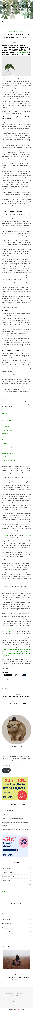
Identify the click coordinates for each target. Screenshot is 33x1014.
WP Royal (26, 993)
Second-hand (6, 880)
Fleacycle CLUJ (6, 631)
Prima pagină (7, 996)
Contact (13, 996)
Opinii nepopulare (7, 868)
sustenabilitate (22, 52)
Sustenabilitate (18, 31)
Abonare (6, 770)
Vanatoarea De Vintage (9, 460)
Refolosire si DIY (13, 29)
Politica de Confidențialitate (23, 996)
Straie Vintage (6, 417)
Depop (18, 475)
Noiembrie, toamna (7, 810)
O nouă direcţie (6, 814)
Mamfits (4, 413)
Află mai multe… (16, 979)
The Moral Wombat (16, 6)
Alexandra (6, 688)
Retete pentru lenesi (8, 876)
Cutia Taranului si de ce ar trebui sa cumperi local (16, 829)
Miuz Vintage (6, 426)
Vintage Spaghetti (7, 430)
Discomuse (5, 434)
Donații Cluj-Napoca (8, 649)
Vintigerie (4, 443)
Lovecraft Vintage (7, 447)
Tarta (3, 440)
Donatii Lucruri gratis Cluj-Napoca (19, 651)
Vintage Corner (6, 410)
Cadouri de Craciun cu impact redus (12, 818)
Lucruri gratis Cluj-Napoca (10, 653)
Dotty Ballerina (6, 420)
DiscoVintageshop (7, 453)
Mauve (4, 457)
